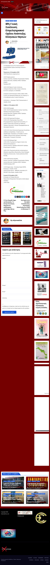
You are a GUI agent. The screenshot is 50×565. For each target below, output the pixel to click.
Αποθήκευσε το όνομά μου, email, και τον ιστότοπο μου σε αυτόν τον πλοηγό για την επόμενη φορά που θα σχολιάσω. (15, 307)
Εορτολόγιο (47, 393)
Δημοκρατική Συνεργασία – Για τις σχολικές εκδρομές (36, 484)
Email (4, 291)
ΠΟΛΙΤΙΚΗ (32, 495)
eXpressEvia (14, 41)
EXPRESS (29, 493)
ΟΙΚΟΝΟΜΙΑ (40, 557)
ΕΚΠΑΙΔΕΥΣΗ (34, 481)
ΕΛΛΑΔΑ (11, 20)
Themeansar (3, 560)
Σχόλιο (4, 258)
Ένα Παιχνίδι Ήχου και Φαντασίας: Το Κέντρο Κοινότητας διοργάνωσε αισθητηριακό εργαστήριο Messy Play (10, 206)
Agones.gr (46, 163)
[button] (38, 232)
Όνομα (4, 285)
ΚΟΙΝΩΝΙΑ (13, 481)
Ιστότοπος (4, 298)
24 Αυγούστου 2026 (8, 487)
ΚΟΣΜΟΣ (47, 560)
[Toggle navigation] (26, 13)
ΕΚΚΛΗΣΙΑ (37, 560)
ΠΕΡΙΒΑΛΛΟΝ (6, 495)
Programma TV (38, 430)
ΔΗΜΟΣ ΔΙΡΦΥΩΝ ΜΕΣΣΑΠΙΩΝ (8, 493)
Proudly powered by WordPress (7, 559)
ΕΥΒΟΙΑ (15, 20)
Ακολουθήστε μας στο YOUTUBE (41, 21)
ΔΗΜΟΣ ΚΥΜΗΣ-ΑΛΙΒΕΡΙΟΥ (36, 493)
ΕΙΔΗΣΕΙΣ (7, 20)
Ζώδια (42, 132)
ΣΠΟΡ (47, 562)
